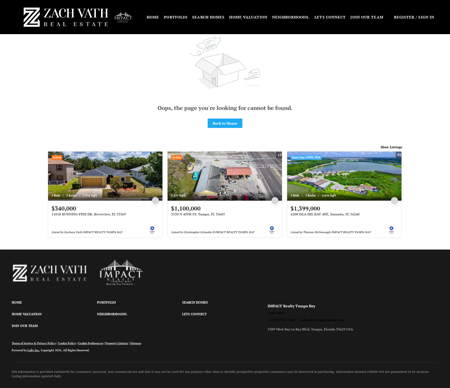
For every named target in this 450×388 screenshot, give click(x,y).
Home (153, 17)
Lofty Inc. (33, 350)
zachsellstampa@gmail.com (322, 320)
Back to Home (225, 123)
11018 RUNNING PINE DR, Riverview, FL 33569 (89, 214)
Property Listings (116, 343)
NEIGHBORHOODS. (291, 17)
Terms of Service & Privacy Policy (34, 343)
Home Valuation (248, 17)
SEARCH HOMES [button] (208, 17)
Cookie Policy (67, 343)
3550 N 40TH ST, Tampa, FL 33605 (198, 214)
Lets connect (330, 17)
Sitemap (135, 343)
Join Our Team (366, 17)
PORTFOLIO (176, 17)
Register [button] (404, 17)
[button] (65, 17)
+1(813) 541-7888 (281, 320)
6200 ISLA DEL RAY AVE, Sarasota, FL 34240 (325, 214)
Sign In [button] (426, 17)
